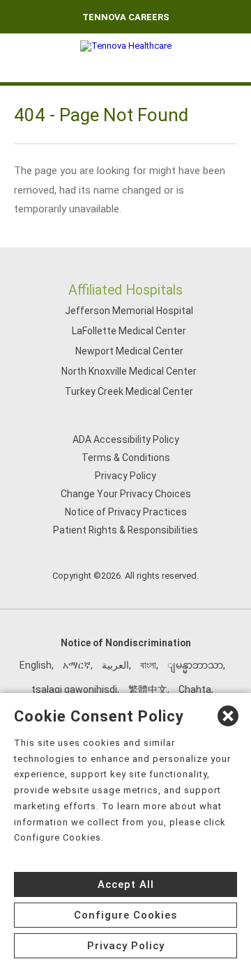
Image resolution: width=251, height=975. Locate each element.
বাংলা (148, 665)
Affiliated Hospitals (125, 290)
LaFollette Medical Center (129, 330)
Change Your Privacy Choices (126, 493)
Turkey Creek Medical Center (129, 391)
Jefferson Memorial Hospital (129, 310)
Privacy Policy (125, 475)
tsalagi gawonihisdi (74, 689)
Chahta (194, 689)
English (36, 665)
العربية (115, 665)
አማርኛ (77, 665)
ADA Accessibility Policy (126, 439)
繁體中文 (147, 689)
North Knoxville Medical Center (129, 371)
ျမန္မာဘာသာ (195, 665)
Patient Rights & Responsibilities (125, 530)
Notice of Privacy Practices (126, 511)
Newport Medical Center (129, 351)
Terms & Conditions (126, 457)
